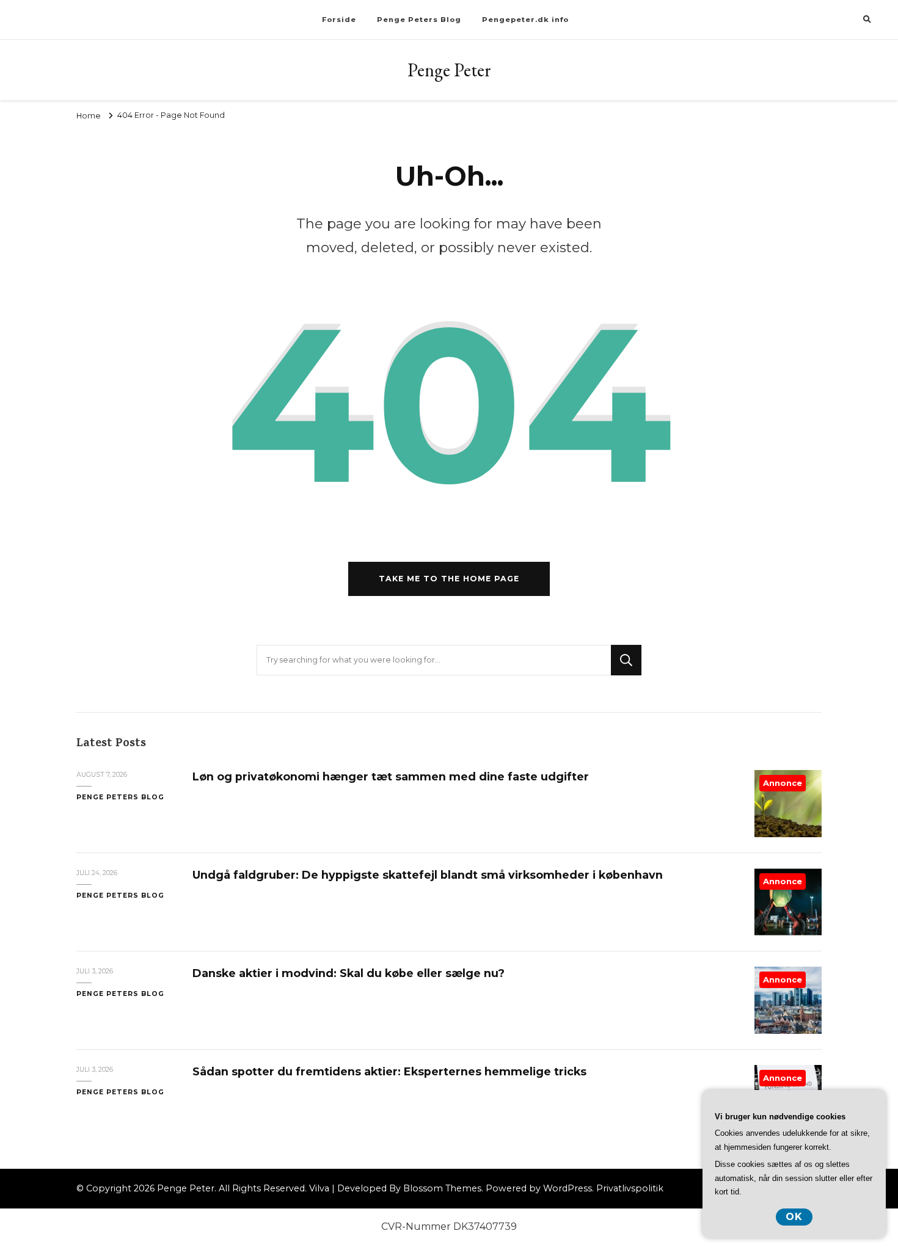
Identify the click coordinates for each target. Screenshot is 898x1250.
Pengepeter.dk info (525, 19)
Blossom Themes (442, 1188)
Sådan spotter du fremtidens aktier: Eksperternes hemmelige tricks (389, 1071)
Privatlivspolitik (629, 1188)
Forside (339, 19)
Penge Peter (449, 70)
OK (794, 1217)
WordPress (567, 1188)
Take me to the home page (449, 578)
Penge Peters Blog (419, 19)
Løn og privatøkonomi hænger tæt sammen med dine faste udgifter (390, 776)
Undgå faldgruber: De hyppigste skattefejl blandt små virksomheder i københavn (427, 874)
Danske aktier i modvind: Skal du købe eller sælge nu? (348, 973)
